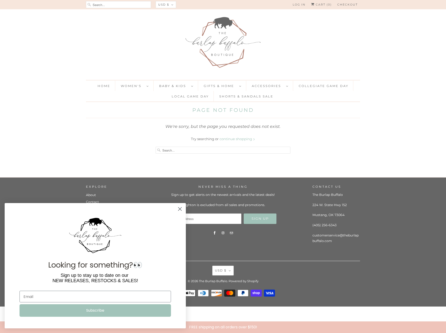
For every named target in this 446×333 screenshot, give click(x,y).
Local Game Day (190, 96)
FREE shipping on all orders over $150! (223, 327)
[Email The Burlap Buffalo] (231, 233)
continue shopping (236, 139)
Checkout (347, 4)
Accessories (268, 86)
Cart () (323, 4)
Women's (132, 86)
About (91, 195)
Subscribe (95, 310)
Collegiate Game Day (323, 86)
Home (104, 86)
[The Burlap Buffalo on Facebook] (215, 233)
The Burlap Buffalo (213, 281)
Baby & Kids (174, 86)
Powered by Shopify (244, 281)
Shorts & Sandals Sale (246, 96)
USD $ (163, 4)
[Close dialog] (441, 327)
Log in (299, 4)
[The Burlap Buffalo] (223, 44)
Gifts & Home (220, 86)
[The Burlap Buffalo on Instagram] (223, 233)
